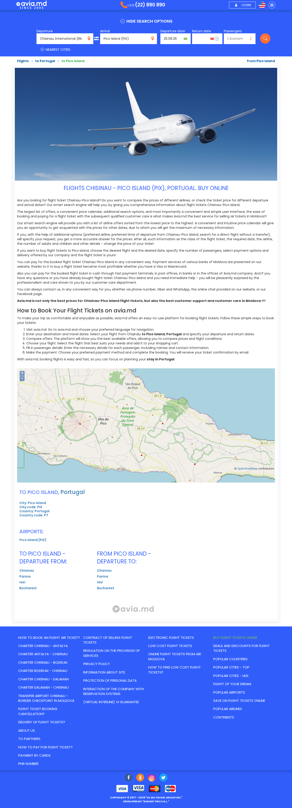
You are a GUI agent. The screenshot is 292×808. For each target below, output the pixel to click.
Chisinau (26, 570)
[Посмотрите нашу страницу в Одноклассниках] (140, 778)
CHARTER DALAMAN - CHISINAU (43, 687)
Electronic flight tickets (171, 637)
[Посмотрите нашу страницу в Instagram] (151, 778)
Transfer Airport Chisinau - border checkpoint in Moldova (46, 698)
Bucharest (28, 588)
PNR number (28, 763)
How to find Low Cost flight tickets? (174, 669)
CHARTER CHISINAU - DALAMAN (43, 679)
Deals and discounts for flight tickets (241, 648)
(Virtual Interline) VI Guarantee (111, 702)
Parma (25, 576)
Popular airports (229, 692)
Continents (223, 717)
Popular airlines (227, 708)
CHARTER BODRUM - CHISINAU (42, 670)
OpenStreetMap (247, 468)
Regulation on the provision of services (111, 653)
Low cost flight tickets (170, 645)
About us (26, 730)
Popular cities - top (231, 667)
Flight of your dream (232, 683)
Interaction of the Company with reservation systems (113, 691)
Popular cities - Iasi (230, 675)
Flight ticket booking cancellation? (37, 711)
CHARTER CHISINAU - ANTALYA (43, 645)
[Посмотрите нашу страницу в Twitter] (163, 778)
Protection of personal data (110, 680)
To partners (29, 738)
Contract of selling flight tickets (107, 640)
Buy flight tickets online (235, 637)
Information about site (104, 672)
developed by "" (146, 801)
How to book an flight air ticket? (49, 637)
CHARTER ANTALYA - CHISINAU (43, 654)
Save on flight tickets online (239, 700)
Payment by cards (34, 755)
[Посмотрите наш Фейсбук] (128, 778)
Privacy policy (96, 663)
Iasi (22, 582)
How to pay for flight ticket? (45, 747)
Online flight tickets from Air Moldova (174, 656)
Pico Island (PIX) (33, 540)
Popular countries (230, 659)
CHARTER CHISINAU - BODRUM (42, 662)
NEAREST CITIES (57, 49)
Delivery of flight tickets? (41, 722)
